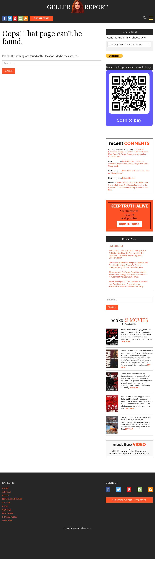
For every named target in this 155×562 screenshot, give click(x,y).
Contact (6, 509)
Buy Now (126, 341)
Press (5, 506)
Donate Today (41, 18)
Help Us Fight (129, 32)
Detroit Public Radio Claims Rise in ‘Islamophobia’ (128, 171)
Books (5, 495)
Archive (6, 502)
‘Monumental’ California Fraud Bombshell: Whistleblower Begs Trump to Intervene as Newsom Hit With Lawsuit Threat (128, 274)
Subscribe (7, 520)
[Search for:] (51, 63)
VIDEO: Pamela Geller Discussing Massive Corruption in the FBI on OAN (129, 452)
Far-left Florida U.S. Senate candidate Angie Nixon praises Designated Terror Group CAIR (128, 163)
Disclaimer (7, 513)
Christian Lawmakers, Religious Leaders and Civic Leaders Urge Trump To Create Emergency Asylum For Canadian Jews (128, 153)
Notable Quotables (12, 499)
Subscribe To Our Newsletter (129, 500)
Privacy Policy (9, 517)
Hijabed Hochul (128, 178)
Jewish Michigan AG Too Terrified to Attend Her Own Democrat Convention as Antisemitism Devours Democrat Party (128, 284)
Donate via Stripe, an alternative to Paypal (129, 67)
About (5, 488)
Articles (6, 491)
